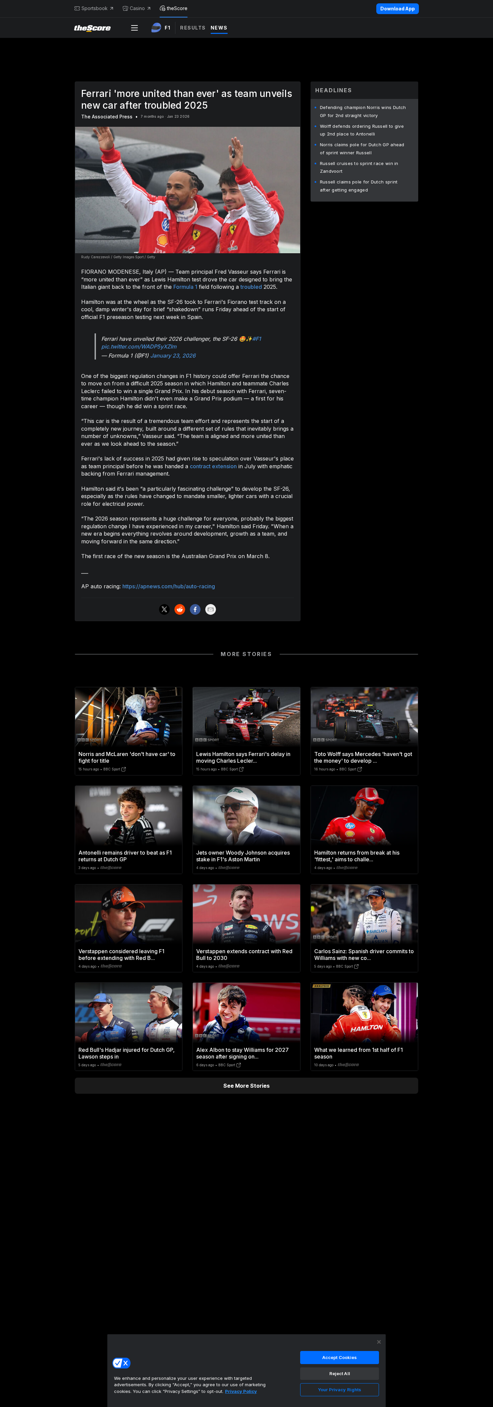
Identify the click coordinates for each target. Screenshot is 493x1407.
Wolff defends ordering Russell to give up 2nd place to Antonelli (362, 130)
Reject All (339, 1373)
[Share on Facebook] (195, 609)
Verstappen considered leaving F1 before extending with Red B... (121, 954)
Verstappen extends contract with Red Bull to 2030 (244, 954)
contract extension (213, 466)
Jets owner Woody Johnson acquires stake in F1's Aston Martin (243, 856)
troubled (251, 286)
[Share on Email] (210, 609)
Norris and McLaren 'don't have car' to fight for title (126, 757)
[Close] (379, 1342)
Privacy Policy (241, 1391)
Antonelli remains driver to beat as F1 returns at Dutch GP (125, 856)
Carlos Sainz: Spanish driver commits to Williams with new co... (364, 954)
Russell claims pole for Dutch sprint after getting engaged (359, 186)
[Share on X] (164, 609)
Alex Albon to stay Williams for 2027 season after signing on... (242, 1053)
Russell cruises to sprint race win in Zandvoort (359, 167)
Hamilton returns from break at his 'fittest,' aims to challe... (356, 856)
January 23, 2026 (173, 355)
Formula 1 (185, 286)
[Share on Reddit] (179, 609)
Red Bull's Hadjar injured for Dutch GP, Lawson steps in (126, 1053)
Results (193, 28)
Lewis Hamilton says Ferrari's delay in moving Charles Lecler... (243, 757)
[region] (246, 1370)
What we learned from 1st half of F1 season (358, 1053)
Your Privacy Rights (339, 1389)
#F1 (256, 338)
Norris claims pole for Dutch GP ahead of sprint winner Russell (362, 148)
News (219, 28)
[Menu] (134, 28)
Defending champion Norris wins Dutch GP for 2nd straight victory (363, 111)
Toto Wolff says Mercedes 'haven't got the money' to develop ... (363, 757)
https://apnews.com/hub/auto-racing (168, 586)
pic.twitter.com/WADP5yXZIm (138, 346)
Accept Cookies (339, 1357)
